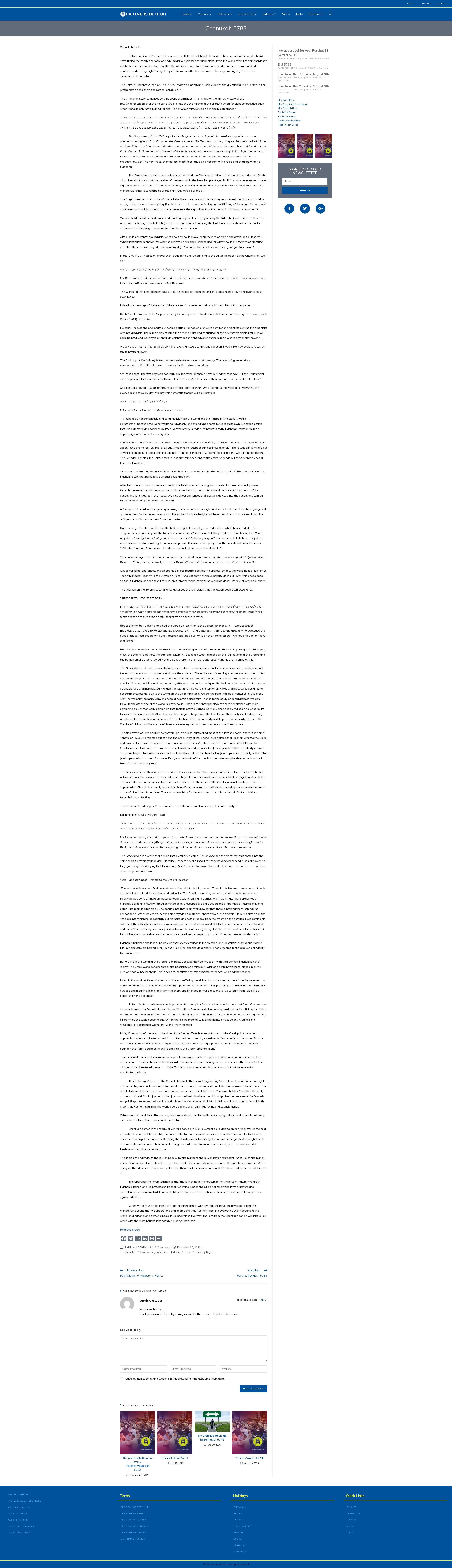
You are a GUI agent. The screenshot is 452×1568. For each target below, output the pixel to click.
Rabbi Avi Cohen (287, 112)
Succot (238, 1539)
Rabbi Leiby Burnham (289, 120)
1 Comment (162, 1247)
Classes (351, 1507)
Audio (350, 1532)
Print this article (130, 1229)
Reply (264, 1300)
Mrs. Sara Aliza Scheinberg (293, 104)
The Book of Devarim (134, 1532)
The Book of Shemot (133, 1513)
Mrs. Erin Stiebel (286, 99)
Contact (426, 3)
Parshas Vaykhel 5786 (249, 1458)
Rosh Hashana (242, 1526)
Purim (237, 1520)
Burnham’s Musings (133, 1539)
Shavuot (239, 1532)
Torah (187, 1252)
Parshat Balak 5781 (175, 1458)
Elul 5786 (285, 64)
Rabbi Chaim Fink (287, 116)
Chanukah (130, 1252)
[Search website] (330, 14)
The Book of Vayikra (133, 1520)
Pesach (238, 1513)
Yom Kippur (241, 1552)
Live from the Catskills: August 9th (303, 74)
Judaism (175, 1252)
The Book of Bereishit (134, 1507)
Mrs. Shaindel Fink (288, 108)
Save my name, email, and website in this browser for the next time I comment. (175, 1378)
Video (350, 1526)
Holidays (145, 1252)
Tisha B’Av (240, 1545)
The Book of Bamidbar (135, 1526)
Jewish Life (160, 1252)
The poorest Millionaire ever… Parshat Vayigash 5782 (137, 1463)
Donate (441, 3)
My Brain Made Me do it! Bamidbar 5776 (212, 1437)
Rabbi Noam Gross (288, 124)
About (411, 3)
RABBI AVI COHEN (135, 1247)
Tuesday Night (203, 1252)
